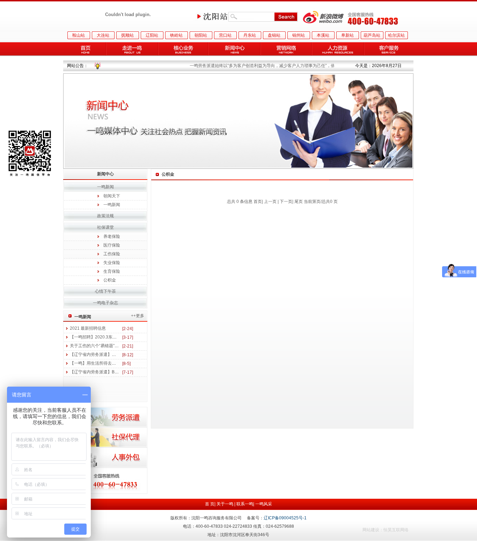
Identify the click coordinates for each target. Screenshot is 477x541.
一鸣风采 (263, 504)
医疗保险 (111, 245)
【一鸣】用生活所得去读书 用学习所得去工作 (112, 363)
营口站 (225, 35)
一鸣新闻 (111, 204)
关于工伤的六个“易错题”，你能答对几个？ (109, 345)
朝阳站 (201, 35)
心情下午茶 (105, 291)
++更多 (137, 315)
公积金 (109, 280)
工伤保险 (111, 253)
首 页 (209, 504)
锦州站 (298, 35)
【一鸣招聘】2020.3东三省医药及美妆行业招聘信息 (118, 337)
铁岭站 (176, 35)
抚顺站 (127, 35)
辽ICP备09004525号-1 (285, 518)
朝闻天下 (111, 195)
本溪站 (323, 35)
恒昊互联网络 (396, 529)
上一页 (270, 201)
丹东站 (249, 35)
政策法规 (105, 215)
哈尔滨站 (396, 35)
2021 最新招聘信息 (88, 328)
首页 (258, 201)
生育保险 (111, 271)
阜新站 (347, 35)
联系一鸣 (244, 504)
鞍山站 (78, 35)
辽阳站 (152, 35)
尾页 (298, 201)
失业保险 (111, 262)
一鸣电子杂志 (105, 302)
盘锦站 (274, 35)
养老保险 (111, 236)
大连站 (103, 35)
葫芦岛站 (372, 35)
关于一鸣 (225, 504)
